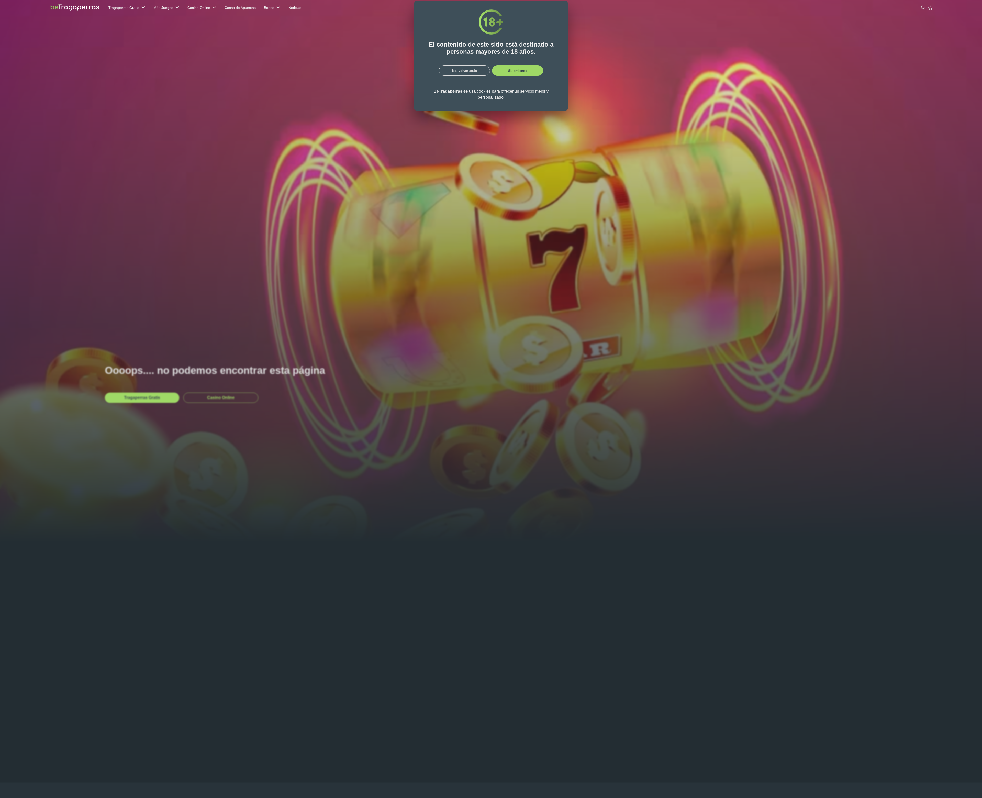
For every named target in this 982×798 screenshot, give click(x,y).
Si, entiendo (517, 71)
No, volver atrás (464, 71)
